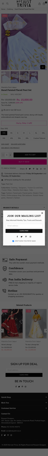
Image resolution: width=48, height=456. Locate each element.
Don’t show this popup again (25, 241)
